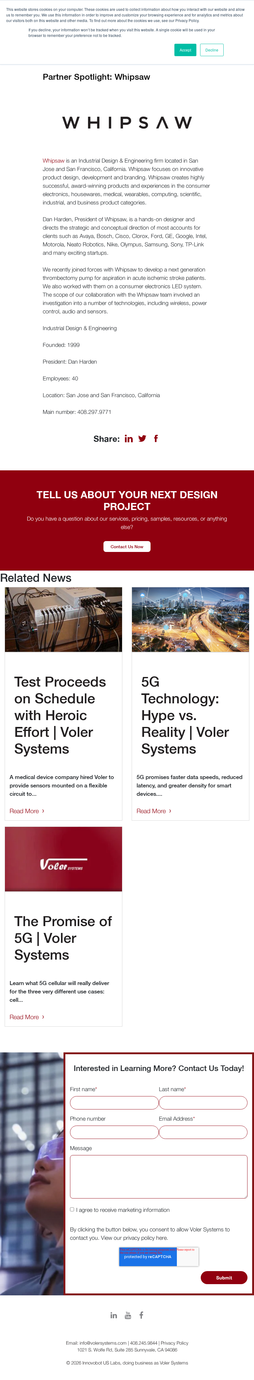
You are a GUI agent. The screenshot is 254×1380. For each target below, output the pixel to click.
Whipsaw (53, 160)
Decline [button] (211, 49)
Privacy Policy (174, 1343)
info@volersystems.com (103, 1343)
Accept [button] (185, 49)
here (161, 1237)
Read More (24, 810)
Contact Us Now (127, 546)
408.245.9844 (143, 1343)
